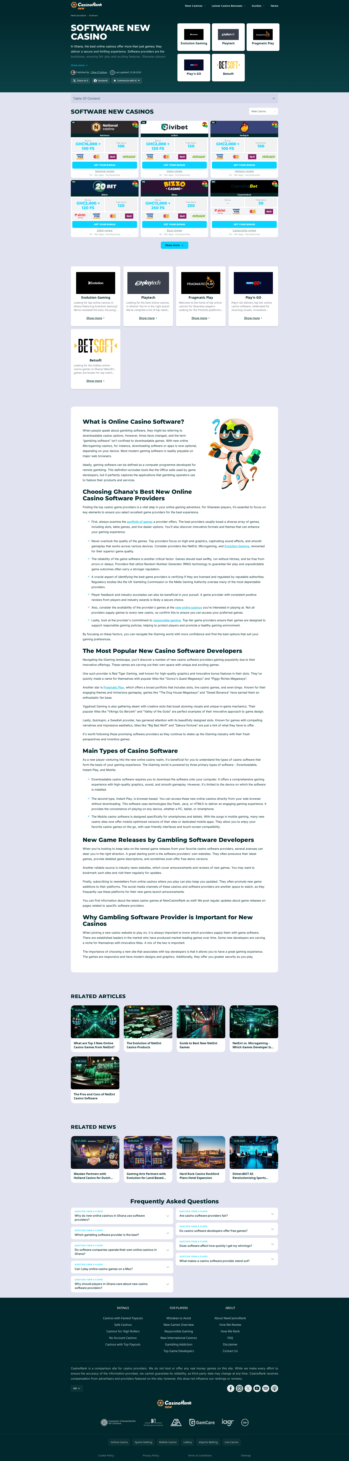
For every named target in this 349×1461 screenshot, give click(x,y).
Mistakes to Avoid (178, 1318)
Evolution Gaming (237, 546)
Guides (256, 5)
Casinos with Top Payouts (123, 1344)
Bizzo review (174, 230)
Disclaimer (230, 1344)
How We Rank (230, 1331)
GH (75, 1388)
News (274, 5)
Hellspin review (244, 171)
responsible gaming (167, 620)
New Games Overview (179, 1325)
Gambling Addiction (178, 1344)
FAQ (230, 1338)
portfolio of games (140, 521)
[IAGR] (228, 1422)
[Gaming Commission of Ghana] (118, 1422)
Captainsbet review (244, 230)
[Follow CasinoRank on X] (248, 1388)
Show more (172, 245)
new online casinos (188, 607)
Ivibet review (174, 171)
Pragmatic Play (113, 687)
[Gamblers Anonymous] (176, 1422)
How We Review (230, 1325)
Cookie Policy (106, 1455)
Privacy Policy (151, 1455)
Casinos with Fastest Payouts (123, 1318)
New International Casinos (178, 1338)
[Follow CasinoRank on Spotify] (265, 1388)
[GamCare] (202, 1422)
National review (104, 171)
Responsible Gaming (178, 1331)
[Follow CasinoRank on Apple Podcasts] (274, 1388)
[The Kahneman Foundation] (153, 1422)
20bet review (104, 230)
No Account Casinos (123, 1338)
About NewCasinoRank (230, 1318)
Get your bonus (104, 165)
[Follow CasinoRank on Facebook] (230, 1388)
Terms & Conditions (200, 1455)
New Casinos (193, 5)
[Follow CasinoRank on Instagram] (239, 1388)
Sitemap (246, 1455)
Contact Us (230, 1351)
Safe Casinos (123, 1325)
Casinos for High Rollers (123, 1331)
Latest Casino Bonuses (227, 5)
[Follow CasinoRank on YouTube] (257, 1388)
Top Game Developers (179, 1351)
